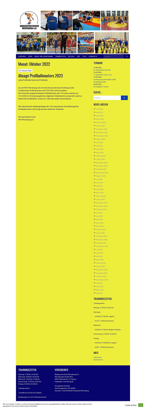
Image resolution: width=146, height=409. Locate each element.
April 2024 (99, 189)
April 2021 (99, 286)
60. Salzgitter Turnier (101, 87)
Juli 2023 (99, 213)
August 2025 (101, 139)
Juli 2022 (99, 250)
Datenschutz (98, 360)
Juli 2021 (99, 283)
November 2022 (102, 240)
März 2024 (100, 193)
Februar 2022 (101, 263)
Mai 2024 (99, 186)
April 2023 (99, 223)
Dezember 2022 (101, 236)
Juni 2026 (99, 109)
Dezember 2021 (101, 270)
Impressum (98, 357)
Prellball (71, 56)
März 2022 (100, 260)
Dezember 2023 (101, 203)
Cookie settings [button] (131, 405)
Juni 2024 (99, 183)
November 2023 (102, 206)
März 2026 (100, 119)
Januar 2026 (100, 126)
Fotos (84, 56)
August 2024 (101, 176)
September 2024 (102, 173)
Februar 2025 (101, 156)
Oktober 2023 (101, 209)
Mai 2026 (99, 112)
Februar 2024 (101, 196)
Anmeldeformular (100, 82)
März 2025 (100, 153)
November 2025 (102, 132)
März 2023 (100, 226)
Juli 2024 (99, 179)
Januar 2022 (100, 266)
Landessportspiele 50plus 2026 (105, 79)
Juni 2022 (99, 253)
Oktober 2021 (101, 276)
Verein (30, 56)
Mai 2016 (99, 293)
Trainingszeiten (60, 56)
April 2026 (99, 116)
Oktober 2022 (101, 243)
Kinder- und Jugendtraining (43, 56)
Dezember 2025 (101, 129)
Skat (78, 56)
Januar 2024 (100, 199)
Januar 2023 (100, 233)
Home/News (22, 56)
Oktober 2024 (101, 169)
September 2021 (102, 280)
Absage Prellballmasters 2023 (40, 75)
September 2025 (102, 136)
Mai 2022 (99, 256)
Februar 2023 (101, 229)
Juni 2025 (99, 142)
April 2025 (99, 149)
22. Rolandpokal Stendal (102, 70)
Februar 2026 (101, 122)
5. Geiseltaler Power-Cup (103, 75)
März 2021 (100, 290)
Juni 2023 (99, 216)
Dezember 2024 (101, 163)
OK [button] (141, 405)
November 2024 (102, 166)
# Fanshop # (93, 56)
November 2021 (102, 273)
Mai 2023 (99, 219)
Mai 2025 (99, 146)
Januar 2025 (100, 159)
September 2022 (102, 246)
